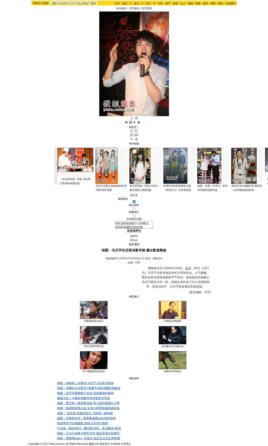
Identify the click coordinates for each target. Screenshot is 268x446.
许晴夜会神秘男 (172, 321)
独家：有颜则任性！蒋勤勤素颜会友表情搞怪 (86, 418)
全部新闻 (115, 443)
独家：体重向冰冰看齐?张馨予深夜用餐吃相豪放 (88, 388)
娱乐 (136, 3)
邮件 (205, 3)
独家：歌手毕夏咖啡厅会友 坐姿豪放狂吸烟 (85, 393)
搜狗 (93, 3)
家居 (175, 3)
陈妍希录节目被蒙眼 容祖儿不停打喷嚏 (82, 423)
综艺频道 (134, 8)
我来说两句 (112, 258)
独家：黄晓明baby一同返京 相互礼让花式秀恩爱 (88, 438)
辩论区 (134, 240)
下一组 (134, 139)
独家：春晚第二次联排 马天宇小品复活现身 (85, 383)
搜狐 (54, 3)
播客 (198, 3)
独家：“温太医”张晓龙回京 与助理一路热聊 (85, 413)
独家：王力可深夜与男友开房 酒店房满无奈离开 (88, 433)
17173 (73, 3)
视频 (190, 3)
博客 (213, 3)
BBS (220, 3)
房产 (167, 3)
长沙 (188, 268)
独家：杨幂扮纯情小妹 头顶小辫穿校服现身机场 (88, 408)
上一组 (134, 118)
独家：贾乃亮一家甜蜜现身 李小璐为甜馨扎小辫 (88, 403)
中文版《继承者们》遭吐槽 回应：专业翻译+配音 (89, 428)
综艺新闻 (147, 8)
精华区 (134, 236)
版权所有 (104, 443)
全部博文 (126, 443)
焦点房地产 (84, 3)
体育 (124, 3)
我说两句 (231, 3)
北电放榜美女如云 (94, 321)
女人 (183, 3)
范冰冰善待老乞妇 (94, 346)
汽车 (160, 3)
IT (154, 3)
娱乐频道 (121, 8)
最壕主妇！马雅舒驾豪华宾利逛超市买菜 (83, 398)
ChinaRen (63, 3)
